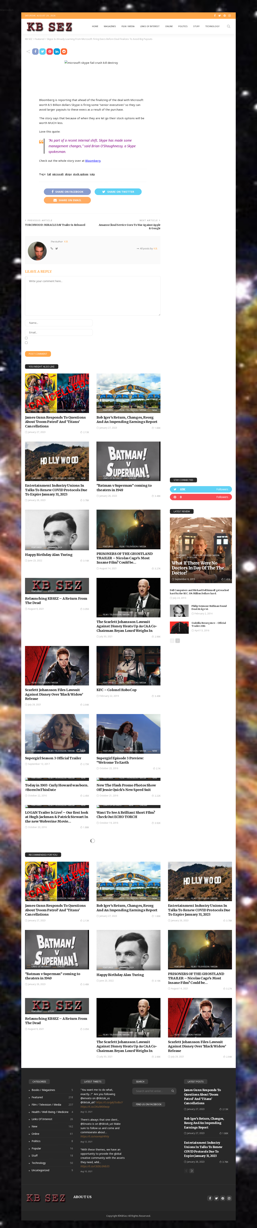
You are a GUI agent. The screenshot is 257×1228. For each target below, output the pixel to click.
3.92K (157, 823)
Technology (212, 26)
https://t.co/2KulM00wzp (95, 1106)
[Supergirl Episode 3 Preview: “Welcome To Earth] (128, 734)
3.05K (86, 609)
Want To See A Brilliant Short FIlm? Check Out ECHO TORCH (126, 814)
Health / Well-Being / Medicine (52, 1112)
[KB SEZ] (48, 26)
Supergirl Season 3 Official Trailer (53, 758)
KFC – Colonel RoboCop (116, 690)
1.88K (86, 827)
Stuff (196, 26)
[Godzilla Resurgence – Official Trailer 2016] (179, 628)
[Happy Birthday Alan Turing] (57, 530)
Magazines (110, 26)
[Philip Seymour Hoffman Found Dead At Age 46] (179, 611)
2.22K (157, 795)
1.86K (157, 428)
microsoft (58, 174)
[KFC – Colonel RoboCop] (128, 665)
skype (68, 174)
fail (49, 174)
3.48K (157, 496)
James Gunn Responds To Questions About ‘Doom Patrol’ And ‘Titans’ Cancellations (55, 421)
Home (95, 26)
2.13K (86, 432)
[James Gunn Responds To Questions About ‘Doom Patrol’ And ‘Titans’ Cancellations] (57, 393)
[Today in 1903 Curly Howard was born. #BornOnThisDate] (57, 779)
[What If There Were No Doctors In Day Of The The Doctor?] (201, 550)
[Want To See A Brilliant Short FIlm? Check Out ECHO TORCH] (128, 806)
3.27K (157, 568)
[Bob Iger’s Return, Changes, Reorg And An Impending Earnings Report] (128, 393)
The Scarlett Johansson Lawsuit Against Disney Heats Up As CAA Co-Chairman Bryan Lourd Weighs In (127, 626)
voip (92, 174)
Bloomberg (92, 160)
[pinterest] (201, 497)
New (83, 410)
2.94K (86, 704)
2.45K (86, 795)
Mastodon (6, 10)
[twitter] (201, 489)
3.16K (86, 560)
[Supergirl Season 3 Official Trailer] (57, 734)
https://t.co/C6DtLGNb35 (95, 1166)
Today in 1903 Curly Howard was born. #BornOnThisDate (56, 787)
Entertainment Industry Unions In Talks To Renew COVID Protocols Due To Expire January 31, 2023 (56, 489)
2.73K (86, 764)
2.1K (158, 768)
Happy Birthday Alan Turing (48, 555)
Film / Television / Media (61, 410)
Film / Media (128, 26)
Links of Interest (150, 26)
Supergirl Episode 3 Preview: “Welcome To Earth (120, 760)
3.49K (157, 696)
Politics (183, 26)
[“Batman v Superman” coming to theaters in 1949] (128, 461)
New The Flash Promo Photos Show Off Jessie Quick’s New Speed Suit (126, 787)
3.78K (86, 500)
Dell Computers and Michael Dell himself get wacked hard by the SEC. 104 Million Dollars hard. (199, 592)
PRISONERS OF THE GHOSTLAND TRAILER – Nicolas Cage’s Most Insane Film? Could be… (125, 558)
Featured (36, 410)
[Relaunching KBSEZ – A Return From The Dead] (57, 586)
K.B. (66, 241)
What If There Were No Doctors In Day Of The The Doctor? (198, 568)
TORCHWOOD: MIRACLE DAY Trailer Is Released (55, 225)
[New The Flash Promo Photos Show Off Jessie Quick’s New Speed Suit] (128, 779)
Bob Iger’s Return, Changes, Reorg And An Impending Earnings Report (127, 419)
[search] (228, 26)
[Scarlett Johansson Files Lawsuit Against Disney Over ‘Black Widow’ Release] (57, 665)
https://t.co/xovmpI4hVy (95, 1136)
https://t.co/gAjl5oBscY (109, 1102)
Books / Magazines (52, 1090)
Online (169, 26)
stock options (80, 174)
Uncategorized (52, 1170)
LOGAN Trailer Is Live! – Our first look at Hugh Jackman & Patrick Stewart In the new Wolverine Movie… (56, 816)
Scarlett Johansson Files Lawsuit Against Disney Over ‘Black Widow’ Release (54, 694)
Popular (192, 557)
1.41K (227, 579)
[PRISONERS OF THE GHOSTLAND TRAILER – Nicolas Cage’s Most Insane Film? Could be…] (128, 529)
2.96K (157, 636)
